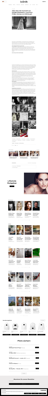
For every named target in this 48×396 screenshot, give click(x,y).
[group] (24, 328)
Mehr (36, 4)
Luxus (30, 4)
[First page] (18, 220)
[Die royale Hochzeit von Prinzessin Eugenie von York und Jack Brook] (34, 153)
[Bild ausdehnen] (16, 100)
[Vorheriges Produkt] (1, 326)
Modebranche (26, 4)
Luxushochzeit (23, 140)
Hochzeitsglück (13, 141)
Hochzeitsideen (32, 140)
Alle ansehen (38, 149)
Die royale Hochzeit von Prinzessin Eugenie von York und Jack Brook (34, 157)
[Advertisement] (24, 35)
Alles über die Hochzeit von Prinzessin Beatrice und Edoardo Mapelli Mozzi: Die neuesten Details (23, 157)
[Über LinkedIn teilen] (15, 145)
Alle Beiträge (10, 4)
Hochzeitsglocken (28, 140)
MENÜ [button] (44, 1)
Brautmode (22, 4)
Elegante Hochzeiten (14, 140)
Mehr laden (24, 373)
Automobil (33, 4)
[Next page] (28, 220)
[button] (15, 347)
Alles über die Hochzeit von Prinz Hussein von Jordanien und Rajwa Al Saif (13, 157)
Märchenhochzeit (19, 140)
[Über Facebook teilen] (12, 145)
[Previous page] (19, 220)
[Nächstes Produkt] (46, 326)
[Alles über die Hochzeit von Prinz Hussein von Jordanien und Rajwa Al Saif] (13, 153)
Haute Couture (18, 4)
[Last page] (29, 220)
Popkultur (14, 4)
